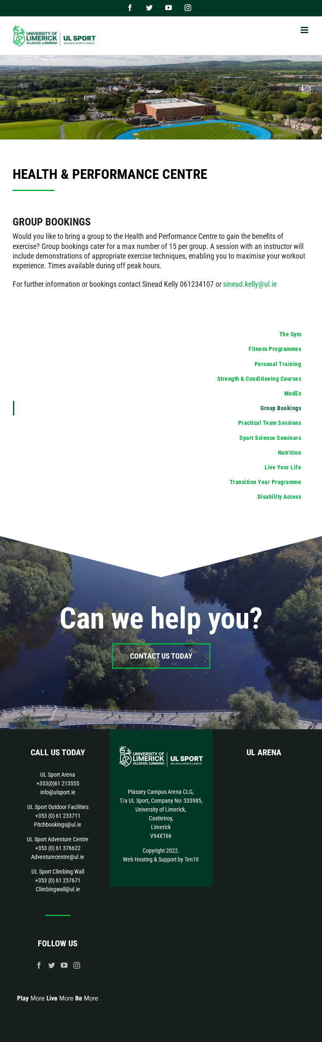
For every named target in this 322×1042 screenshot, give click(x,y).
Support (167, 859)
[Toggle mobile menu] (305, 30)
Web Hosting (138, 859)
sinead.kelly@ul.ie (250, 284)
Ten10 (191, 859)
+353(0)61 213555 (57, 783)
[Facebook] (39, 965)
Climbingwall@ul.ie (58, 889)
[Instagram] (76, 965)
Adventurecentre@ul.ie (57, 856)
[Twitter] (51, 965)
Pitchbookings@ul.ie (57, 824)
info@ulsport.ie (57, 792)
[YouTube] (64, 965)
